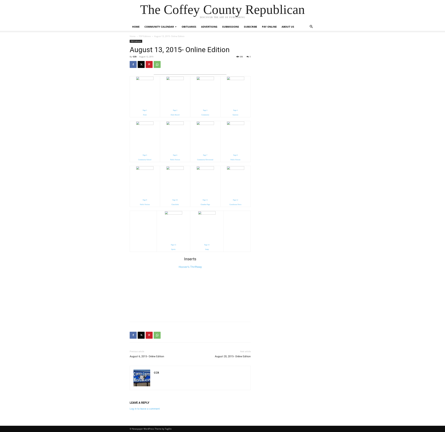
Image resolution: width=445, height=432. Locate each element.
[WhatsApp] (157, 64)
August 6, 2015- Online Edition (147, 356)
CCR (134, 56)
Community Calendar (159, 26)
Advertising (209, 26)
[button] (311, 27)
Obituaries (189, 26)
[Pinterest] (149, 64)
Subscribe (250, 26)
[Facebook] (133, 64)
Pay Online (269, 26)
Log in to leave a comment (145, 408)
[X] (141, 64)
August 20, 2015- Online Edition (233, 356)
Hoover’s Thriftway (190, 266)
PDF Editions (145, 36)
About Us (288, 26)
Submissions (230, 26)
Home (136, 26)
